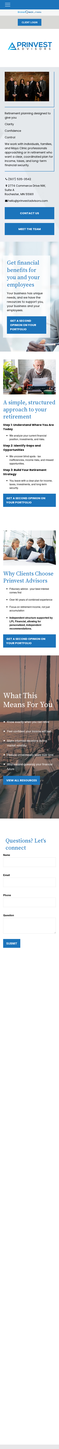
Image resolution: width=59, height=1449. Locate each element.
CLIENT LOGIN (29, 22)
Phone (7, 895)
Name (6, 855)
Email (6, 875)
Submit (11, 943)
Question (8, 915)
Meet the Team (29, 229)
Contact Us (29, 213)
